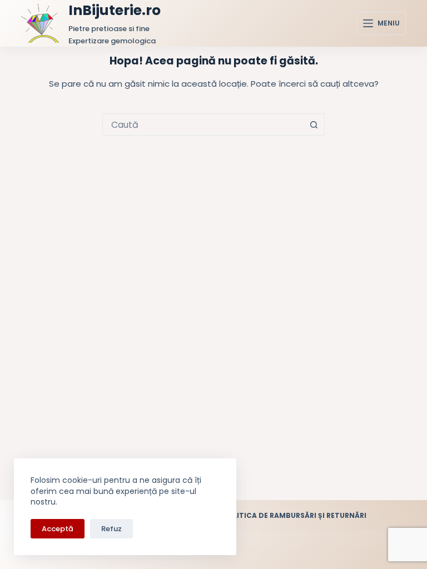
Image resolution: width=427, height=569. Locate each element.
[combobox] (203, 124)
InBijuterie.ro (114, 10)
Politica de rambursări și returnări (294, 515)
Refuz (111, 528)
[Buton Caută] (313, 124)
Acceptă (57, 528)
